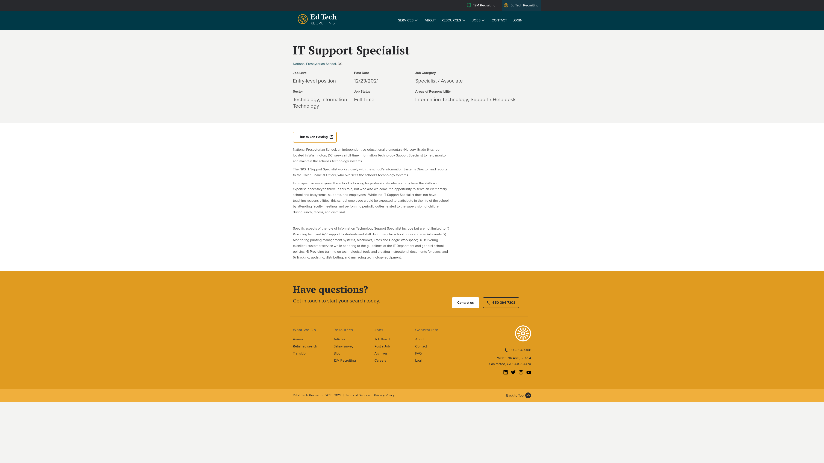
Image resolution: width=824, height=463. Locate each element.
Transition (300, 353)
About (430, 20)
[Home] (318, 20)
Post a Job (382, 346)
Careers (380, 360)
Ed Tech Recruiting (524, 5)
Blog (337, 353)
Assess (298, 339)
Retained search (305, 346)
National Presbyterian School (314, 64)
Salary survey (343, 346)
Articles (339, 339)
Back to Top (515, 395)
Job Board (382, 339)
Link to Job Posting (313, 137)
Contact (499, 20)
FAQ (418, 353)
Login (517, 20)
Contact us (465, 303)
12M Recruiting (484, 5)
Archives (381, 353)
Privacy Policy (384, 395)
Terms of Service (357, 395)
